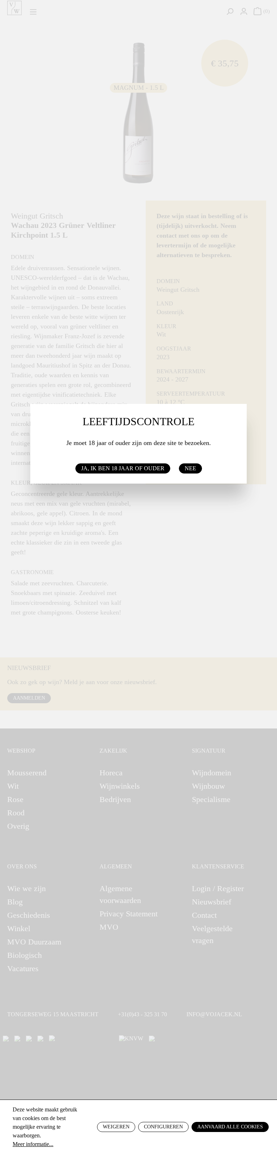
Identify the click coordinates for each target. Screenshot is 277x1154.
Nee (190, 468)
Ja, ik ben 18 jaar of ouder (122, 468)
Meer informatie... (33, 1144)
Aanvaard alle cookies (230, 1126)
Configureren (163, 1126)
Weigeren (116, 1126)
